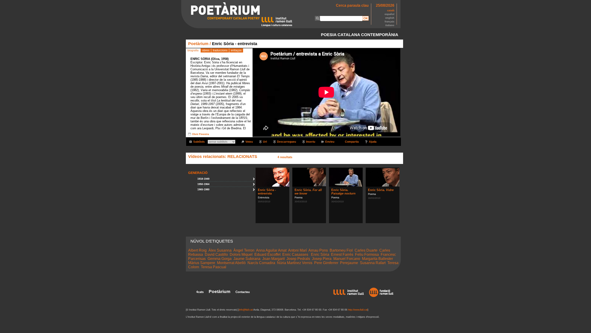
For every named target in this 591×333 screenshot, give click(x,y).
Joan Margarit (273, 259)
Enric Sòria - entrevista (267, 191)
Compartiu (352, 141)
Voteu (249, 141)
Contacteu (242, 292)
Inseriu (310, 141)
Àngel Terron (243, 250)
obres (205, 50)
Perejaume (349, 263)
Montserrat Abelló (231, 263)
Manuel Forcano (346, 259)
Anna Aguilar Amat (271, 250)
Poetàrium (198, 43)
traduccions (220, 50)
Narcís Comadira (261, 263)
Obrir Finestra (200, 134)
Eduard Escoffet (267, 254)
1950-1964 (203, 184)
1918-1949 (203, 178)
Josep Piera (322, 259)
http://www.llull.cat (358, 309)
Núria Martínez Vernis (294, 263)
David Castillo (216, 254)
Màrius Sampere (201, 263)
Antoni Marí (297, 250)
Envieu (329, 141)
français (389, 21)
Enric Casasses (295, 254)
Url (265, 141)
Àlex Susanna (220, 250)
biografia (193, 50)
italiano (389, 25)
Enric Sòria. (343, 191)
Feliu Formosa (367, 254)
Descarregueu (286, 141)
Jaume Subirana (246, 259)
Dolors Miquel (241, 254)
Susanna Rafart (373, 263)
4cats (200, 292)
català (390, 10)
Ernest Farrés (342, 254)
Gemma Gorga (220, 259)
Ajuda (373, 141)
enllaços (236, 50)
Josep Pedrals (298, 259)
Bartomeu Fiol (341, 250)
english (389, 17)
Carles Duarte (366, 250)
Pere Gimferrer (326, 263)
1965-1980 (203, 189)
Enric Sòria (320, 254)
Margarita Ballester (377, 259)
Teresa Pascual (213, 267)
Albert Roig (197, 250)
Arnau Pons (318, 250)
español (389, 14)
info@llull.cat (246, 309)
